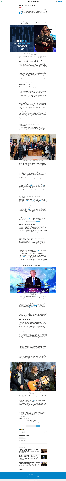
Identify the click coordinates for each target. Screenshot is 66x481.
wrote (36, 121)
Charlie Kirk (30, 185)
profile (41, 171)
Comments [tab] (21, 437)
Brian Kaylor (24, 452)
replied (27, 237)
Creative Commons (35, 54)
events (25, 183)
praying (20, 211)
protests (34, 298)
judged (38, 250)
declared (42, 97)
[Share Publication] (56, 1)
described (33, 410)
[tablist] (22, 438)
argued (34, 400)
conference (24, 184)
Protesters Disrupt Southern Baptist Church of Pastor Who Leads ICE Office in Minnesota (29, 463)
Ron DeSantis (33, 200)
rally (43, 185)
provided (45, 261)
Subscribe (59, 1)
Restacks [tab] (24, 437)
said (32, 56)
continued (31, 306)
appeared (20, 265)
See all (21, 469)
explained (24, 328)
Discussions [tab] (25, 447)
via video (41, 200)
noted (38, 307)
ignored (35, 305)
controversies (21, 115)
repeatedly (26, 218)
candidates (39, 184)
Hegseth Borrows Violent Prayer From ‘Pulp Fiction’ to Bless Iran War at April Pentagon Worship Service (28, 456)
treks (29, 218)
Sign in (64, 1)
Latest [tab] (22, 447)
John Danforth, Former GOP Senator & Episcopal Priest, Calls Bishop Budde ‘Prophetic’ (28, 450)
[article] (33, 451)
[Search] (55, 1)
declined (32, 261)
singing (30, 211)
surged (43, 177)
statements (31, 310)
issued (33, 21)
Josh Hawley (27, 200)
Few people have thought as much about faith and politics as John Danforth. (29, 451)
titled (33, 19)
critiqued (35, 303)
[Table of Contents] (0, 241)
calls (29, 209)
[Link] (18, 84)
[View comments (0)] (23, 9)
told (32, 118)
